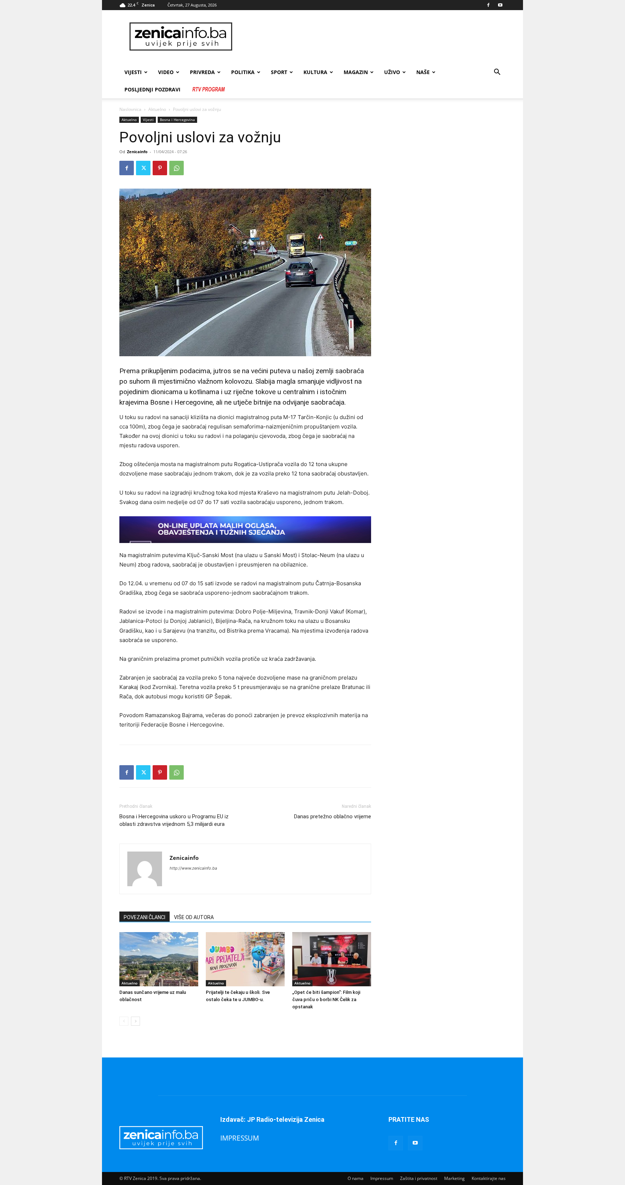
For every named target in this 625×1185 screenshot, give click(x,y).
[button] (497, 72)
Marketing (454, 1178)
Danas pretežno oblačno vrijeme (332, 816)
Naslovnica (130, 109)
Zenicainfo (137, 151)
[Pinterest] (160, 168)
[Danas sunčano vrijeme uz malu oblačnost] (158, 959)
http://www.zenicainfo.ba (193, 868)
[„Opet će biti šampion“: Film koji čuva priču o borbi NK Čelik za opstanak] (331, 959)
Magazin (356, 72)
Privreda (202, 72)
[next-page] (135, 1021)
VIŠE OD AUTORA (194, 917)
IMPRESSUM (239, 1137)
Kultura (315, 72)
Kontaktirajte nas (489, 1178)
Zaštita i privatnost (418, 1178)
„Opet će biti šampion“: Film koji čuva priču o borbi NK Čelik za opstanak (326, 999)
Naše (423, 72)
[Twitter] (143, 168)
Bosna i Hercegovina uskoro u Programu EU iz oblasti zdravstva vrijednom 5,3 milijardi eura (174, 820)
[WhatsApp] (176, 168)
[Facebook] (488, 5)
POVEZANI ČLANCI (144, 917)
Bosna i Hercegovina (177, 119)
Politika (243, 72)
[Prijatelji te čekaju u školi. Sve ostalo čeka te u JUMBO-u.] (245, 959)
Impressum (381, 1178)
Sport (279, 72)
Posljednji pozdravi (152, 89)
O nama (355, 1178)
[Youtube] (500, 5)
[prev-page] (123, 1021)
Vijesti (133, 72)
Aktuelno (157, 109)
